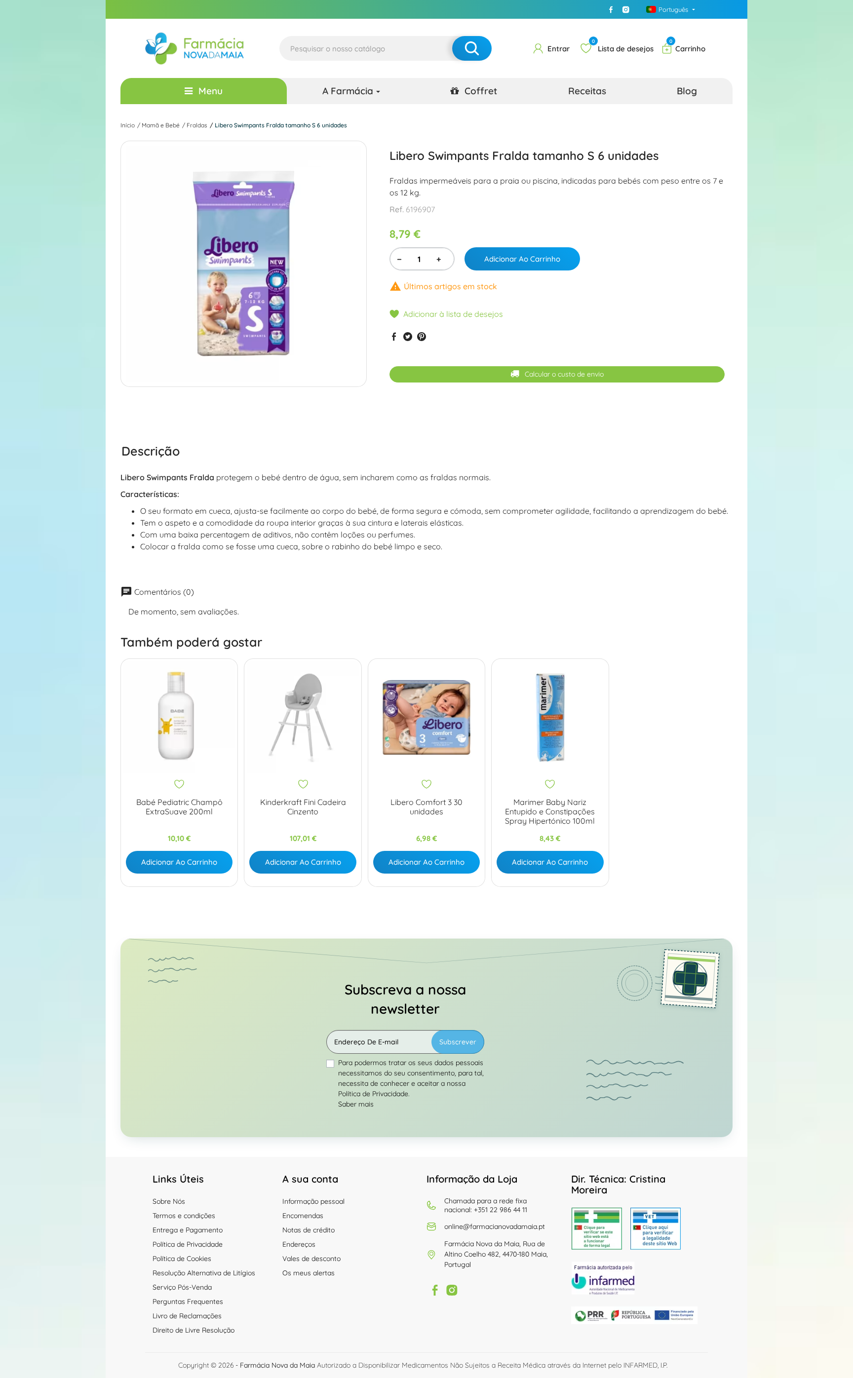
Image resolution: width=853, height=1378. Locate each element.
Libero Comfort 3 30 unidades (426, 807)
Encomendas (302, 1215)
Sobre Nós (169, 1201)
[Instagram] (626, 9)
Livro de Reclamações (187, 1315)
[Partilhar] (393, 336)
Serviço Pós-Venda (182, 1287)
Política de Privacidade (188, 1244)
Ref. (396, 209)
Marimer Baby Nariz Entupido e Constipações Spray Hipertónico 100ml (550, 812)
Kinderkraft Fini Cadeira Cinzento (303, 807)
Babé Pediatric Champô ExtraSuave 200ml (179, 807)
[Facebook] (611, 9)
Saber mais (356, 1104)
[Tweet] (407, 336)
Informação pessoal (313, 1201)
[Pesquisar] (472, 48)
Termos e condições (184, 1215)
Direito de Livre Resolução (193, 1330)
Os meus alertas (308, 1272)
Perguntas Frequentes (188, 1301)
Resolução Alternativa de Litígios (204, 1272)
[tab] (150, 450)
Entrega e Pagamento (188, 1229)
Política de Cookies (182, 1258)
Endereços (298, 1244)
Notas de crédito (308, 1229)
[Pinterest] (421, 336)
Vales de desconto (311, 1258)
